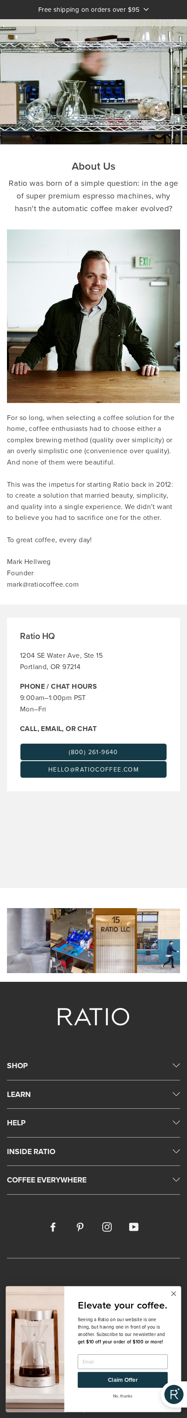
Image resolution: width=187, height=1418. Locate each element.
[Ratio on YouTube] (134, 1226)
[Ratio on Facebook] (53, 1226)
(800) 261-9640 (93, 752)
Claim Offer (123, 1380)
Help (16, 1122)
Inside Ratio (31, 1151)
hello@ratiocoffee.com (93, 769)
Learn (19, 1094)
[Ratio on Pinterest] (80, 1226)
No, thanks (123, 1396)
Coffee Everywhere (47, 1179)
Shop (17, 1065)
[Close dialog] (174, 1293)
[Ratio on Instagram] (107, 1226)
